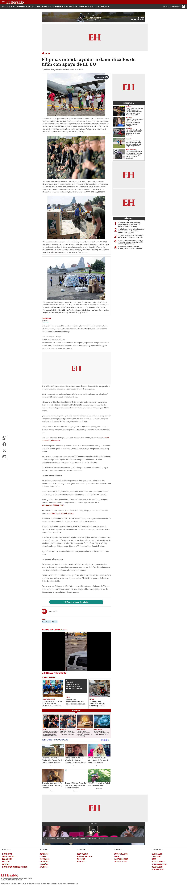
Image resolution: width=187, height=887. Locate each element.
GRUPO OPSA (157, 849)
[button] (4, 437)
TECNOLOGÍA (82, 854)
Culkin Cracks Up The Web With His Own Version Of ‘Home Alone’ (75, 760)
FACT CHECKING (121, 859)
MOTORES (81, 862)
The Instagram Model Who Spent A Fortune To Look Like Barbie (98, 760)
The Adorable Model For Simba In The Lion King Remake (52, 785)
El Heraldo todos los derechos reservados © (16, 878)
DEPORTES (44, 854)
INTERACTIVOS (120, 862)
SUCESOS (6, 862)
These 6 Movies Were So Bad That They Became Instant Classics (75, 785)
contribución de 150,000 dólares (60, 513)
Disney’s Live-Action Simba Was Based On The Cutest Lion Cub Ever (53, 760)
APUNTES (44, 867)
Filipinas (54, 622)
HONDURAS (7, 854)
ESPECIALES (44, 859)
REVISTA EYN (157, 867)
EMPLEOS (81, 859)
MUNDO (5, 864)
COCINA (43, 856)
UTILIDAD (81, 849)
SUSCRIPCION (158, 869)
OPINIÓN (44, 864)
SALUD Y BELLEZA (84, 856)
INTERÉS (43, 849)
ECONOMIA (7, 859)
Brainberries (53, 765)
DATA (116, 856)
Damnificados (46, 622)
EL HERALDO (157, 854)
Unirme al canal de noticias (77, 602)
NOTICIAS (6, 849)
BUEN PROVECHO (159, 864)
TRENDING (44, 862)
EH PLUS (118, 849)
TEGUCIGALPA (8, 856)
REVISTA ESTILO (158, 862)
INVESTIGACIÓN (121, 854)
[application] (76, 651)
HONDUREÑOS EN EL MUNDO (14, 867)
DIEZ (154, 859)
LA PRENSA (156, 856)
